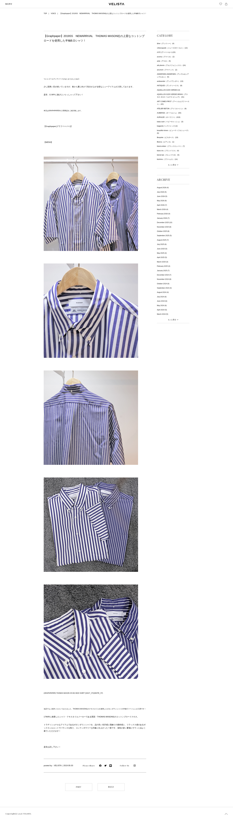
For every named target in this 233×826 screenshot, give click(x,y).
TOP (45, 13)
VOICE (53, 13)
